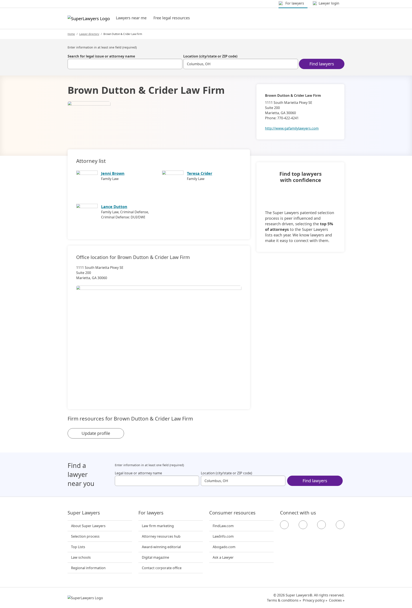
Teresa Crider (199, 173)
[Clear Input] (177, 64)
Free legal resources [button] (171, 17)
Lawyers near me (131, 17)
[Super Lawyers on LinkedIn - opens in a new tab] (340, 524)
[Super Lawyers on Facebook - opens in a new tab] (284, 524)
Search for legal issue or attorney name (101, 56)
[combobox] (125, 64)
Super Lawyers (84, 513)
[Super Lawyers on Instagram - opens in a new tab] (303, 524)
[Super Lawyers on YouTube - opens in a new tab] (321, 524)
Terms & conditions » (284, 600)
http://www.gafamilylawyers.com (292, 128)
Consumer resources (232, 513)
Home (71, 34)
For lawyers (151, 513)
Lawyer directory (89, 34)
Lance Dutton (114, 206)
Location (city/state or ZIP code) (210, 56)
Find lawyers (321, 64)
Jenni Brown (112, 173)
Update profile (96, 433)
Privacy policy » (315, 600)
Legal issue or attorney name (138, 473)
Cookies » (336, 600)
